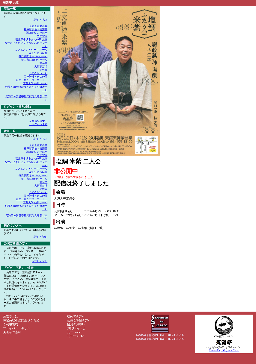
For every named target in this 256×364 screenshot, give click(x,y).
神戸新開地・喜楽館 (35, 29)
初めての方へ (76, 316)
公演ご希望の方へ (79, 320)
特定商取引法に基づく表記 (21, 320)
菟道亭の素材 (12, 332)
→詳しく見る (39, 19)
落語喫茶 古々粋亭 (36, 32)
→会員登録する (38, 121)
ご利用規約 (10, 324)
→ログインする (38, 124)
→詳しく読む (39, 236)
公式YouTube (75, 336)
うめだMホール (38, 73)
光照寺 (43, 70)
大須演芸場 (40, 66)
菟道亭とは (10, 316)
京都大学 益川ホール (35, 83)
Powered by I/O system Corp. (224, 350)
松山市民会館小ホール (34, 59)
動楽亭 (43, 63)
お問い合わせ (76, 328)
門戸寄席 (42, 36)
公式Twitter (74, 332)
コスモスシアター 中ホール (31, 49)
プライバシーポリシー (18, 328)
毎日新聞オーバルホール (33, 56)
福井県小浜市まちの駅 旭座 (31, 39)
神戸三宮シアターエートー (31, 80)
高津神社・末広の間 (35, 76)
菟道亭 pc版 (11, 2)
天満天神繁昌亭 (38, 26)
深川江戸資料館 (38, 53)
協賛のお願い (76, 324)
